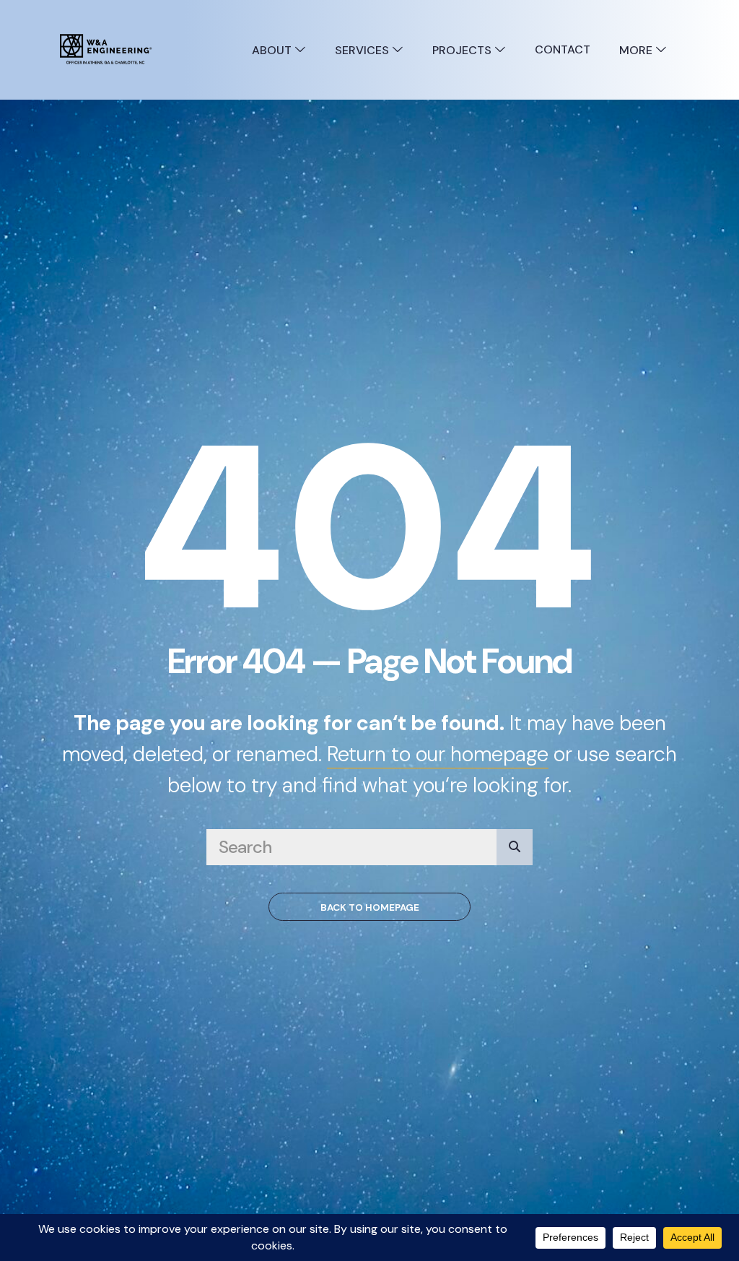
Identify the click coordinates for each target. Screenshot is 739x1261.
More (637, 50)
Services (363, 50)
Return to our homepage (437, 754)
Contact (562, 49)
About (273, 50)
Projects (463, 50)
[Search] (515, 847)
